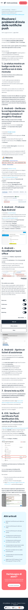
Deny (14, 330)
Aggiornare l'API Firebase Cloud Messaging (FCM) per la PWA (14, 560)
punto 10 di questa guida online (10, 177)
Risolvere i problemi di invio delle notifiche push (13, 14)
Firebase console (12, 168)
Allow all (14, 321)
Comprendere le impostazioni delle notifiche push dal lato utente (15, 545)
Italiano (15, 604)
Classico (13, 9)
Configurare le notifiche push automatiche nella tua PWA (13, 541)
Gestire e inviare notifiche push (9, 12)
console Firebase (12, 212)
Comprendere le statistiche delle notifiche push (14, 555)
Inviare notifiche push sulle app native (14, 531)
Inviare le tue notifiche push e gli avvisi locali (12, 11)
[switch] (25, 304)
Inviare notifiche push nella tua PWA (14, 526)
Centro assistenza (6, 9)
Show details (21, 317)
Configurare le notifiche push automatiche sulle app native (13, 536)
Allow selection (14, 326)
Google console (11, 131)
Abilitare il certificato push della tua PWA (15, 522)
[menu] (2, 3)
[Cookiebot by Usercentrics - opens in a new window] (21, 279)
